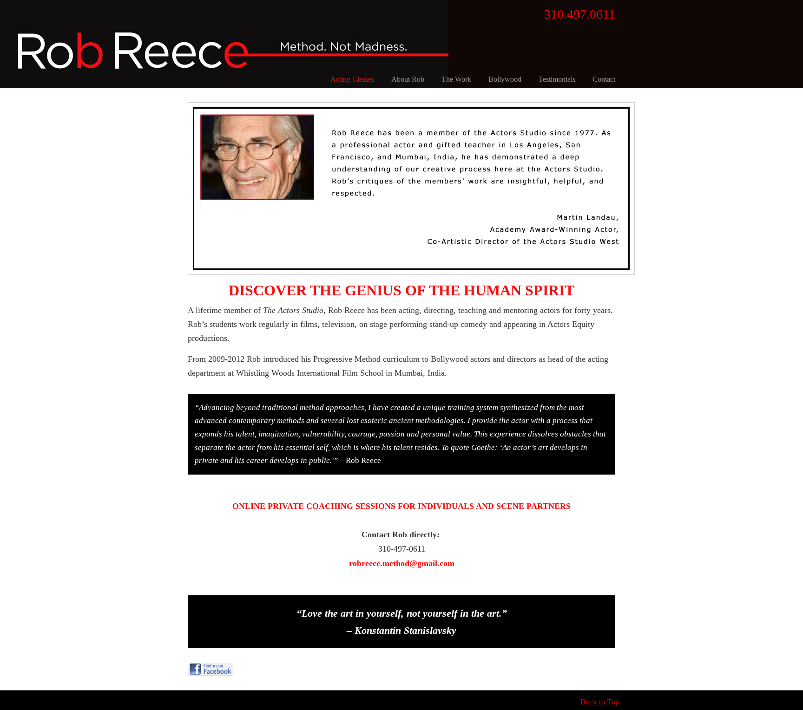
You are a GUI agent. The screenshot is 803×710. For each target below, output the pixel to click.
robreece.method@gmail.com (401, 563)
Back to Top (600, 701)
